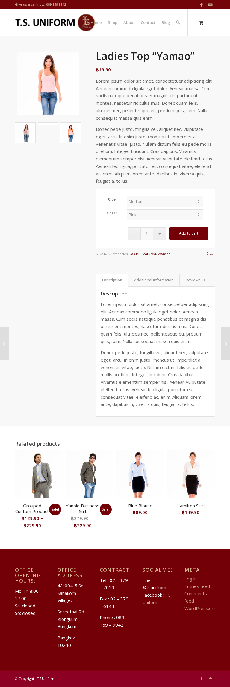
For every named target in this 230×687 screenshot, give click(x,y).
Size (112, 199)
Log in (190, 579)
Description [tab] (112, 280)
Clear (210, 253)
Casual (134, 253)
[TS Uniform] (55, 22)
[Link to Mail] (210, 4)
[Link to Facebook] (201, 4)
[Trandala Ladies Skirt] (225, 343)
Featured (148, 253)
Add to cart (188, 233)
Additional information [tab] (154, 280)
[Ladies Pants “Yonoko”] (4, 343)
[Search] (178, 22)
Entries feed (197, 586)
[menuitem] (96, 22)
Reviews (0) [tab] (195, 280)
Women (164, 253)
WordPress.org (200, 608)
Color (112, 212)
